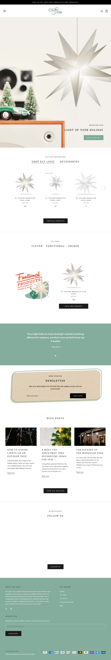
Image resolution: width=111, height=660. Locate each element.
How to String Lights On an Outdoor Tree (17, 452)
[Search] (102, 11)
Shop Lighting (93, 137)
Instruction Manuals (66, 602)
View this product (74, 306)
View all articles (55, 491)
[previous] (6, 188)
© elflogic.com (12, 651)
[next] (104, 188)
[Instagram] (11, 608)
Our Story (63, 595)
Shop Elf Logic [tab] (43, 161)
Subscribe (78, 396)
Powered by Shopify (28, 654)
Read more (11, 473)
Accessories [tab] (69, 161)
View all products (56, 221)
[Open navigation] (4, 11)
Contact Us (63, 599)
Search (62, 591)
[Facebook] (6, 608)
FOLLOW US (55, 567)
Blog (61, 606)
